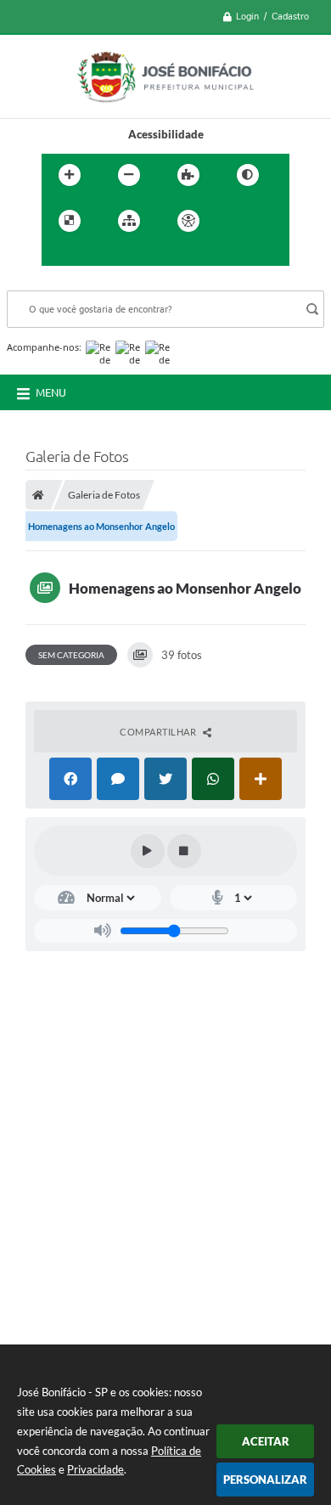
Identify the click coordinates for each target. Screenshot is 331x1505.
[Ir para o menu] (59, 255)
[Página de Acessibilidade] (188, 221)
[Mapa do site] (129, 221)
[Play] (148, 851)
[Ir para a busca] (96, 255)
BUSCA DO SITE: (57, 282)
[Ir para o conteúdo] (237, 221)
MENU (51, 392)
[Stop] (184, 851)
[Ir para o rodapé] (133, 255)
